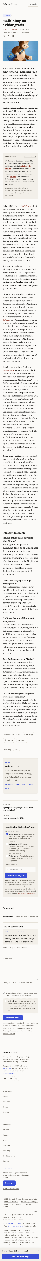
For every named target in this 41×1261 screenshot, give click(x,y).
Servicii (5, 1096)
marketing (7, 750)
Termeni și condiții (29, 1202)
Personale (6, 1145)
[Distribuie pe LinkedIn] (13, 36)
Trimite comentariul (12, 1018)
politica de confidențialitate (26, 893)
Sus (36, 1211)
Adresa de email (11, 865)
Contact (5, 1107)
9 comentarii (25, 33)
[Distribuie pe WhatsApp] (3, 36)
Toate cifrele (30, 1226)
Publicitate (6, 1102)
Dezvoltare (6, 1140)
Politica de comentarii (14, 1204)
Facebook (10, 740)
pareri (16, 750)
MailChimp (26, 206)
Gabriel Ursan (10, 4)
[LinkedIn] (16, 1078)
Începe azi (9, 1183)
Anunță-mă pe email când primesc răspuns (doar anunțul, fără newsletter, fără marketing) (21, 994)
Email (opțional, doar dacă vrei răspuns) (17, 983)
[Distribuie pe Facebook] (8, 36)
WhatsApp (29, 735)
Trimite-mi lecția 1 (16, 875)
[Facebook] (5, 1078)
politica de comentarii (16, 1031)
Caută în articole (9, 1156)
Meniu (34, 4)
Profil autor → (21, 785)
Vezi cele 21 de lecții (20, 1256)
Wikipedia (9, 785)
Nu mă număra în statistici (14, 1220)
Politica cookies (11, 1202)
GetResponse (8, 370)
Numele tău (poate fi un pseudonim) (16, 947)
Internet (7, 15)
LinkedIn (23, 740)
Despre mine (7, 1091)
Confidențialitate (29, 1199)
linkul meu (7, 1068)
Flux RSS (6, 1161)
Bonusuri (6, 1112)
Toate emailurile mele (11, 1188)
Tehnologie (7, 1125)
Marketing (6, 1151)
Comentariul (7, 959)
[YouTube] (10, 1078)
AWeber (6, 319)
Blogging (6, 1135)
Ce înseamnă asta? (30, 157)
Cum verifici (17, 1217)
